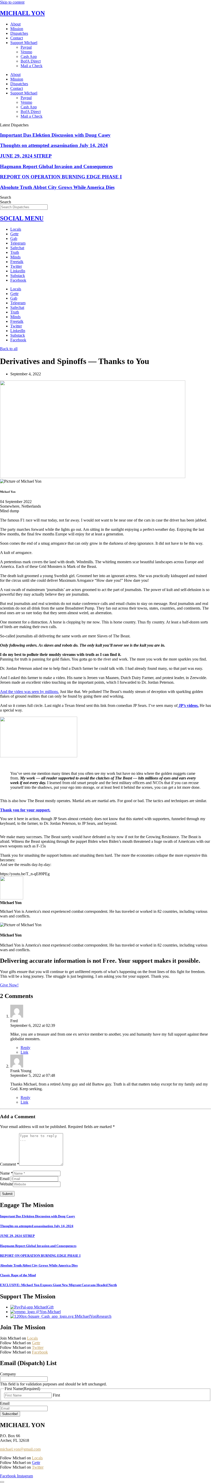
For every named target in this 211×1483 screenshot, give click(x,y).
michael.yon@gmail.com (20, 1449)
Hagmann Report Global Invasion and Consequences (56, 166)
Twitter (16, 266)
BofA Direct (31, 61)
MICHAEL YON (22, 13)
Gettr (14, 234)
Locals (15, 229)
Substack (17, 275)
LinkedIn (17, 271)
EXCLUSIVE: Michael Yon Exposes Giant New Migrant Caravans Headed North (58, 1285)
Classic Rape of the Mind (18, 1275)
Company (8, 1374)
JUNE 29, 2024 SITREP (26, 156)
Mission (16, 29)
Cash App (29, 56)
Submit (7, 1194)
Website (6, 1184)
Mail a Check (31, 66)
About (15, 24)
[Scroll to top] (2, 1482)
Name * (6, 1173)
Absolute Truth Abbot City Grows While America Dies (57, 187)
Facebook (18, 280)
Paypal (26, 47)
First (56, 1395)
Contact (16, 38)
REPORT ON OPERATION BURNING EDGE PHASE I (61, 176)
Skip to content (12, 2)
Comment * (9, 1164)
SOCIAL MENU (21, 218)
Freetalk (16, 261)
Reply (25, 1047)
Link (24, 1052)
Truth (14, 252)
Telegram (17, 243)
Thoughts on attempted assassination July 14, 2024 (54, 145)
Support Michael (23, 42)
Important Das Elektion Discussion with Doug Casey (55, 135)
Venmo (26, 52)
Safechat (17, 248)
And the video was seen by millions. (29, 691)
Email (5, 1178)
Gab (13, 238)
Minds (15, 257)
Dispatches (19, 33)
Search (5, 197)
